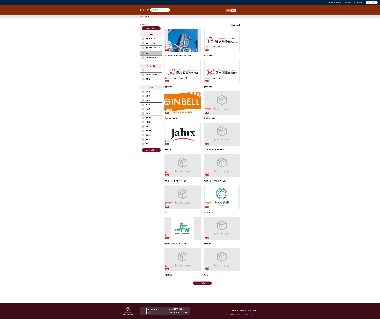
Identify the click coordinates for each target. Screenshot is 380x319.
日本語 (228, 10)
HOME (331, 2)
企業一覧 (347, 2)
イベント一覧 (358, 2)
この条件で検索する (153, 28)
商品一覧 (339, 2)
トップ (141, 16)
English (234, 10)
